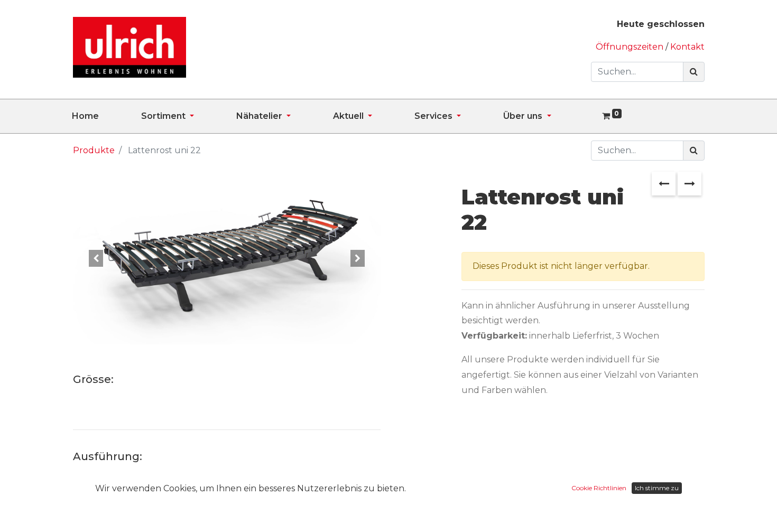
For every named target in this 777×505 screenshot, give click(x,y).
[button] (96, 258)
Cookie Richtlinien (598, 488)
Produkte (94, 150)
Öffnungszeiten (630, 47)
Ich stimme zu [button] (657, 488)
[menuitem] (106, 116)
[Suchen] (694, 72)
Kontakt (687, 47)
